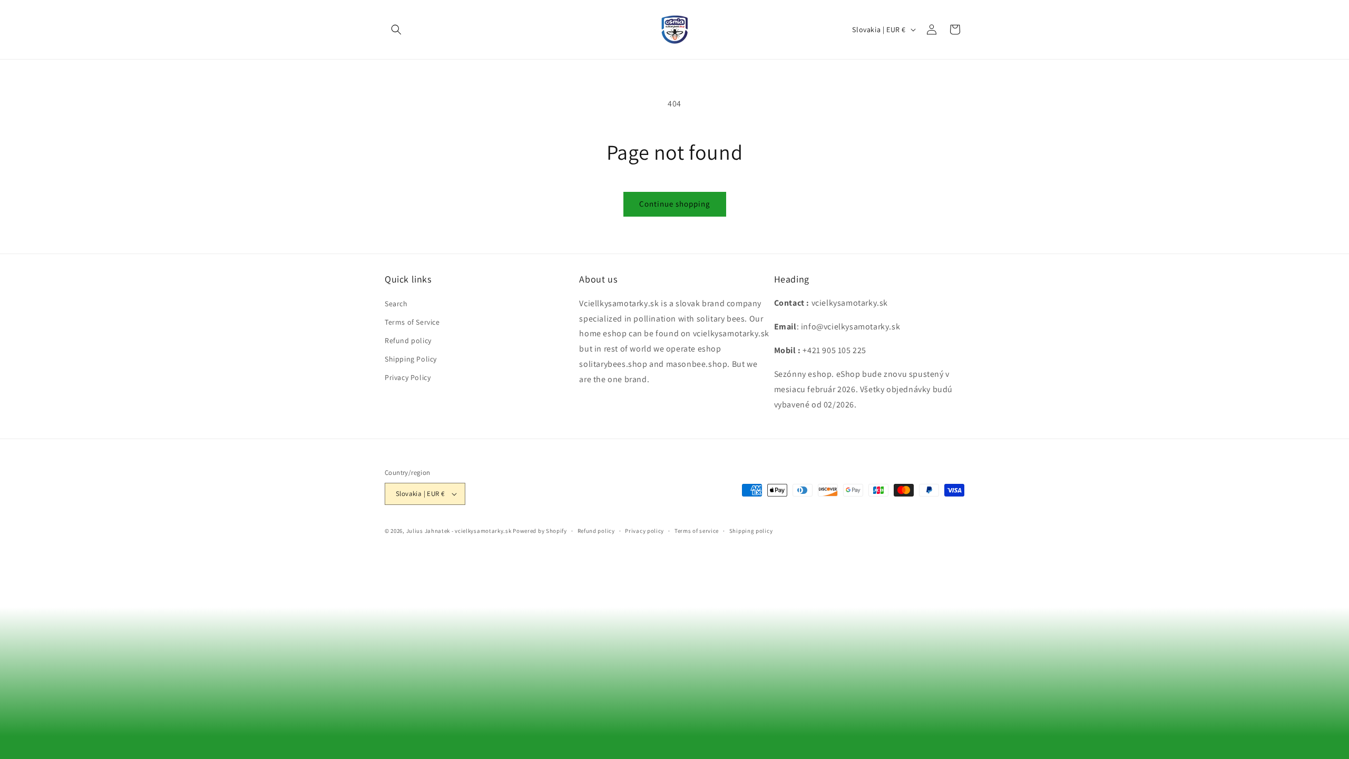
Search (396, 303)
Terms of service (696, 530)
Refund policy (408, 340)
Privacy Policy (408, 377)
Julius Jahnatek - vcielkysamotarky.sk (459, 530)
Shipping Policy (411, 359)
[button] (396, 29)
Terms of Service (412, 321)
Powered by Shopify (540, 530)
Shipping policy (751, 530)
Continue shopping (674, 204)
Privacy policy (644, 530)
